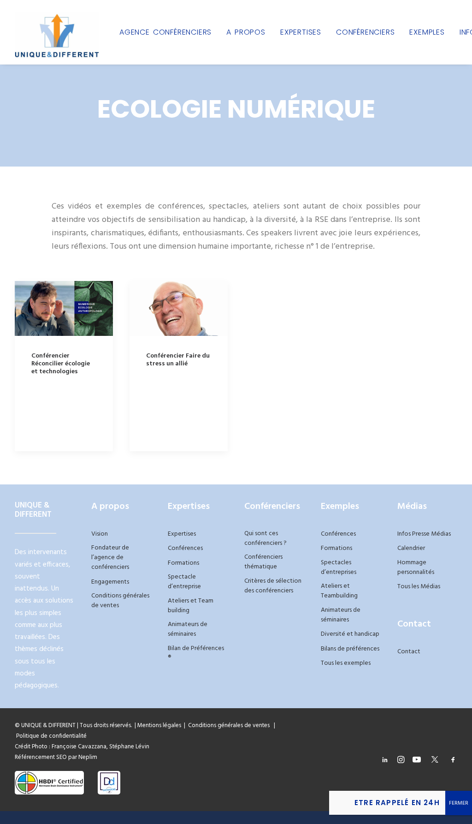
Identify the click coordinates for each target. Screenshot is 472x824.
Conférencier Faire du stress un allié (178, 360)
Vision (99, 534)
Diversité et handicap (350, 634)
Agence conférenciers (165, 32)
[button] (64, 308)
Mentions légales (159, 725)
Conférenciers (365, 32)
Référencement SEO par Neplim (56, 757)
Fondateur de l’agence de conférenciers (110, 557)
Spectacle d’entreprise (184, 581)
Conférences (185, 548)
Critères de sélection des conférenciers (272, 586)
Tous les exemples (346, 663)
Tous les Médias (418, 586)
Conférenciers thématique (263, 562)
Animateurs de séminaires (187, 629)
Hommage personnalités (415, 567)
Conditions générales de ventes (120, 600)
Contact (408, 652)
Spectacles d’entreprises (338, 567)
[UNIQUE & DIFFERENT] (57, 32)
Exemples (426, 32)
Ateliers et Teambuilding (339, 591)
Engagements (110, 582)
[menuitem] (165, 32)
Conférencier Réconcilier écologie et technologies (60, 364)
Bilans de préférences (350, 649)
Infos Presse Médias (424, 534)
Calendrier (411, 548)
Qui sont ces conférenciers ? (265, 538)
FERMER (458, 803)
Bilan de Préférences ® (196, 653)
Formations (183, 563)
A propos (246, 32)
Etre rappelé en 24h (397, 802)
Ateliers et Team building (190, 605)
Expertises (300, 32)
